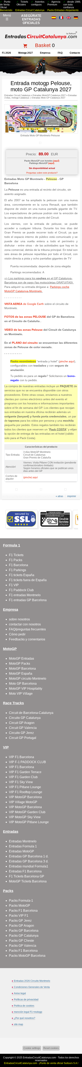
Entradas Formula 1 (23, 846)
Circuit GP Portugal (22, 737)
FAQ (60, 52)
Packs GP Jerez (20, 920)
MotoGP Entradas (21, 658)
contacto (75, 52)
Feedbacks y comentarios (27, 639)
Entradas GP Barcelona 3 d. (28, 861)
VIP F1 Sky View (21, 782)
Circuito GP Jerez (21, 732)
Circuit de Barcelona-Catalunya (31, 712)
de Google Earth (24, 303)
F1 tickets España (21, 575)
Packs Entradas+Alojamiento (63, 10)
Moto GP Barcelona (23, 683)
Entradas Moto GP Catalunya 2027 (48, 97)
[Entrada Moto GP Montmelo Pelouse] (41, 132)
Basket (43, 45)
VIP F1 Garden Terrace (25, 772)
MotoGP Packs (19, 663)
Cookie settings (31, 1048)
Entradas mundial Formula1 (28, 866)
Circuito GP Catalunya (25, 717)
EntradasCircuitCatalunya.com (39, 1057)
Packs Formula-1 (21, 900)
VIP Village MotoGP (23, 802)
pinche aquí (67, 361)
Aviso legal (20, 993)
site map (18, 1024)
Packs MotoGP (19, 905)
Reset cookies (51, 1048)
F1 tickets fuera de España (28, 580)
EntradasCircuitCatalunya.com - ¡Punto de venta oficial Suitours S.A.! (41, 1063)
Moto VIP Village (21, 693)
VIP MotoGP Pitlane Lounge (29, 822)
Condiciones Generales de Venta (32, 987)
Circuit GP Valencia (23, 727)
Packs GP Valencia (22, 945)
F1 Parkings (17, 570)
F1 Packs (15, 560)
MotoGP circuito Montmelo (27, 678)
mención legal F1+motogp (28, 1012)
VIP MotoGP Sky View (25, 817)
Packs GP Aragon (21, 925)
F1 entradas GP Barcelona (28, 600)
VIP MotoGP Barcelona (25, 797)
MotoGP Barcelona (22, 668)
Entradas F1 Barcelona (25, 871)
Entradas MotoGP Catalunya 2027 (49, 95)
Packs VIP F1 (18, 915)
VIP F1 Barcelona (21, 757)
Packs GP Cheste (21, 940)
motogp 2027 (25, 52)
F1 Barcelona (18, 565)
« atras (59, 496)
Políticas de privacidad (26, 999)
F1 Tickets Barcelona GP (26, 876)
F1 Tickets (16, 555)
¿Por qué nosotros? (24, 1018)
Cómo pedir (17, 634)
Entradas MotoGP (21, 851)
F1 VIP (14, 585)
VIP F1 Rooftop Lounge (25, 792)
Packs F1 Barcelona (23, 910)
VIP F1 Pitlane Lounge (25, 787)
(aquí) (56, 161)
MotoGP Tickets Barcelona (28, 881)
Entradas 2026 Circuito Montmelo (32, 981)
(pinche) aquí (30, 477)
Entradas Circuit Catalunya (29, 10)
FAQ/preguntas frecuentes (27, 629)
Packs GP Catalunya (23, 935)
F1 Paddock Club (21, 590)
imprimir (71, 496)
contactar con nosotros (25, 624)
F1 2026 (6, 52)
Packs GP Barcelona (23, 930)
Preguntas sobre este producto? (42, 173)
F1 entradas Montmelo (25, 595)
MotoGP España (20, 673)
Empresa (45, 52)
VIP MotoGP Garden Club (27, 812)
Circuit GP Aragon (21, 722)
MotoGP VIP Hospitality (25, 688)
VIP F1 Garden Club (23, 777)
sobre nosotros (19, 619)
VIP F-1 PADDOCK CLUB (27, 762)
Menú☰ (7, 17)
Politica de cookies (24, 1005)
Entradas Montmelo (22, 841)
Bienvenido (6, 10)
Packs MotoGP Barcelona (27, 955)
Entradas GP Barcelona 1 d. (28, 856)
